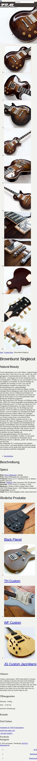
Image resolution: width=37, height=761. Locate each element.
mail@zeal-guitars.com (7, 730)
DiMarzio (9, 482)
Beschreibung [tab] (8, 456)
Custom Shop (8, 352)
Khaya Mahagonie (11, 475)
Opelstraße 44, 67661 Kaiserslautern (12, 727)
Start (1, 352)
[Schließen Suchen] (16, 7)
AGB (35, 749)
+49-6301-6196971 (6, 733)
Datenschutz (33, 758)
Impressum (33, 754)
